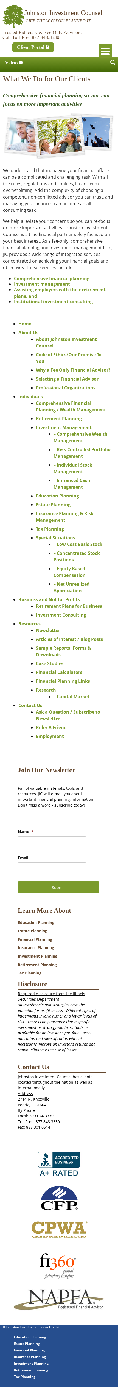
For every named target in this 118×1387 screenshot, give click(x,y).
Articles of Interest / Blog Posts (69, 639)
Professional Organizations (65, 388)
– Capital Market (71, 697)
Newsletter (48, 630)
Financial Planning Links (63, 681)
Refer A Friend (51, 727)
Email (23, 857)
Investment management (42, 284)
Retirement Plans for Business (69, 606)
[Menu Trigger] (105, 51)
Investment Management (64, 427)
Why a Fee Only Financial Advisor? (73, 370)
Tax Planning (50, 529)
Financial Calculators (59, 672)
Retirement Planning (59, 419)
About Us (28, 333)
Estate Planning (53, 505)
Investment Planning (37, 956)
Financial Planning (35, 939)
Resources (29, 624)
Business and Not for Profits (49, 599)
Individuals (30, 396)
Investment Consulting (61, 615)
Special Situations (55, 538)
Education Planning (57, 496)
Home (24, 324)
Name (25, 831)
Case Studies (49, 663)
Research (46, 690)
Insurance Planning (36, 947)
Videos (12, 62)
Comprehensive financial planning (51, 278)
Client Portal (31, 47)
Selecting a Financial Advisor (67, 379)
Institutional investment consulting (53, 302)
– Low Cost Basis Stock (78, 544)
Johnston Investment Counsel (63, 12)
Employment (50, 736)
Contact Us (30, 705)
